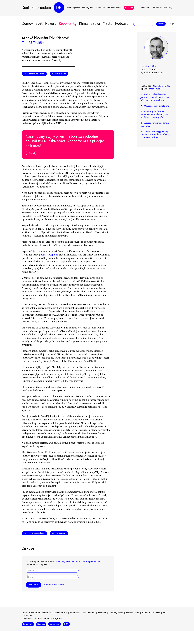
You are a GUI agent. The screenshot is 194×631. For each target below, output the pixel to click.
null (165, 612)
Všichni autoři (60, 612)
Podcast (121, 23)
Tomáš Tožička (33, 42)
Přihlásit (145, 7)
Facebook (28, 624)
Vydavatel (75, 612)
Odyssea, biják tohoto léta (156, 106)
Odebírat (162, 7)
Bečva (95, 23)
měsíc (159, 88)
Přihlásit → (34, 584)
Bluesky (146, 612)
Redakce (46, 612)
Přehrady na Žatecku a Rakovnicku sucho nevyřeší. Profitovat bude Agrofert (155, 114)
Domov (27, 23)
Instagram (55, 624)
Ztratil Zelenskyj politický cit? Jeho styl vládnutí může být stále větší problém (156, 134)
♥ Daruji (129, 7)
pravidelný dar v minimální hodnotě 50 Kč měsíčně (79, 561)
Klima (83, 23)
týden (151, 88)
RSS (66, 624)
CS (170, 23)
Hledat (161, 23)
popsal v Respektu (48, 254)
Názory (50, 23)
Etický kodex (89, 612)
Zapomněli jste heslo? (53, 584)
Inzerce (156, 612)
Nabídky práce (116, 612)
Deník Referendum (36, 7)
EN (174, 23)
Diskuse (102, 612)
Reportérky (67, 23)
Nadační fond (132, 612)
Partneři (28, 615)
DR (59, 7)
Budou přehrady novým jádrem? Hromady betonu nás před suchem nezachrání (155, 97)
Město (107, 23)
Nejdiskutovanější (161, 86)
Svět (39, 23)
